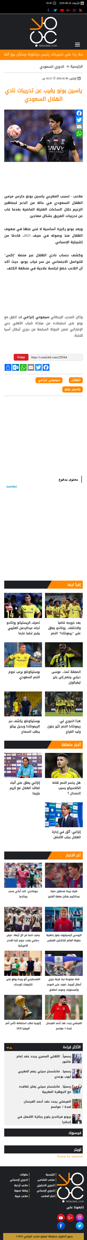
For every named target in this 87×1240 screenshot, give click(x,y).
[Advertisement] (43, 285)
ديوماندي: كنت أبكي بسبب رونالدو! (23, 894)
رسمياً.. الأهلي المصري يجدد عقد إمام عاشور (43, 1059)
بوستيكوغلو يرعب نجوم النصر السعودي (24, 674)
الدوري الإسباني (46, 1190)
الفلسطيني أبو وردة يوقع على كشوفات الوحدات (23, 982)
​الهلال (75, 380)
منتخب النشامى (46, 1180)
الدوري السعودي (52, 67)
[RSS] (81, 10)
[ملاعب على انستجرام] (74, 10)
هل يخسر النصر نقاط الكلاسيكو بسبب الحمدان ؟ (66, 788)
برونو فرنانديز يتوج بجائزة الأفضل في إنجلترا (44, 1119)
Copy (21, 357)
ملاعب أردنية (21, 1185)
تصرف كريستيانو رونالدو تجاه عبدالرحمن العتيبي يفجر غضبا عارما (23, 628)
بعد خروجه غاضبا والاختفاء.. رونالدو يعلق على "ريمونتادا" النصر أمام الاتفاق (64, 628)
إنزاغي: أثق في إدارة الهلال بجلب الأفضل (66, 834)
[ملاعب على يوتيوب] (62, 10)
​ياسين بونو (72, 389)
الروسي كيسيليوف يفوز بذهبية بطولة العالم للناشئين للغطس (64, 938)
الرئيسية (76, 66)
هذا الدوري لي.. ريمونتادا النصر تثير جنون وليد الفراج (64, 726)
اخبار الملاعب (48, 1196)
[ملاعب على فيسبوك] (49, 10)
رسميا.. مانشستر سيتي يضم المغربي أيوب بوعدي (44, 1074)
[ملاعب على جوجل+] (68, 10)
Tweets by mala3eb (70, 1156)
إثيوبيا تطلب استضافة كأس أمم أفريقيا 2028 (23, 1026)
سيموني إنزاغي (36, 317)
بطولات (24, 1174)
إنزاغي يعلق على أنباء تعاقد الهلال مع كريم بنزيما (25, 788)
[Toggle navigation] (77, 44)
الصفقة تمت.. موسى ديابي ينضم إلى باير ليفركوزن (66, 677)
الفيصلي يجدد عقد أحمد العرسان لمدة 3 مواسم (64, 1026)
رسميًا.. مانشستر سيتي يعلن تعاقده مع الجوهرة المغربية (45, 1089)
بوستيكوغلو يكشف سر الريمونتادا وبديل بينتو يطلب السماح (24, 726)
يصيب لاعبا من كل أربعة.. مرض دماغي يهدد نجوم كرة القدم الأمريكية (23, 940)
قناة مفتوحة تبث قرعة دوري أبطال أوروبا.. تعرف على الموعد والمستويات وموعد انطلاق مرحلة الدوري (64, 985)
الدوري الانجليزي (46, 1185)
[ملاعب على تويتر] (55, 10)
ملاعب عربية (21, 1196)
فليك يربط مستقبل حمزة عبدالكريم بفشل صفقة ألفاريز (64, 894)
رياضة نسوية (21, 1190)
